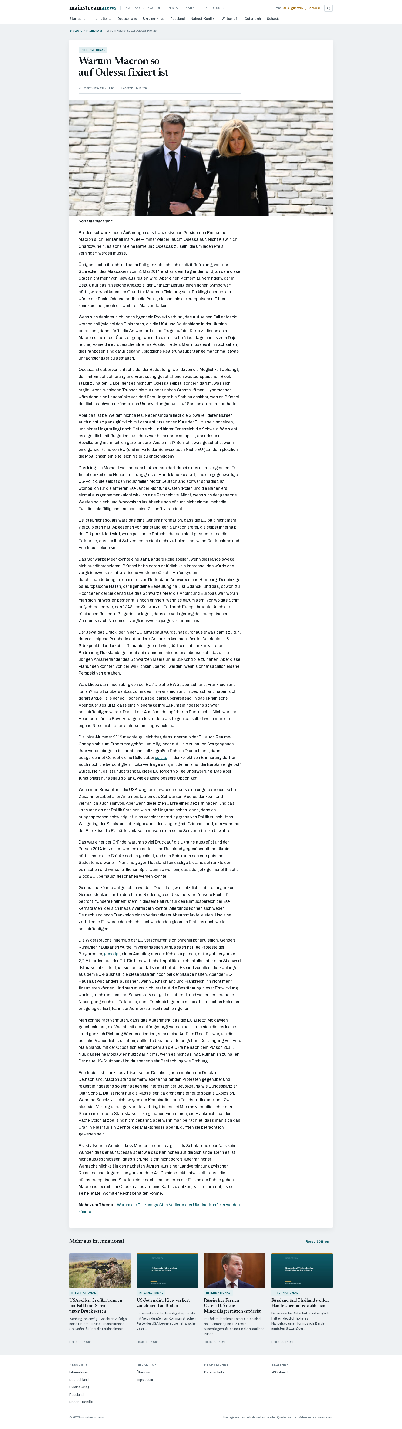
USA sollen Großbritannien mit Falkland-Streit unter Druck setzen (95, 1306)
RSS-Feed (280, 1372)
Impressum (145, 1380)
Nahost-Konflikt (203, 18)
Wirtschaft (230, 18)
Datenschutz (214, 1372)
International (101, 18)
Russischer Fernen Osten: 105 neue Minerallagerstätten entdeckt (232, 1306)
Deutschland (127, 18)
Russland (177, 18)
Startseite (77, 18)
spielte (161, 757)
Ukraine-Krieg (153, 18)
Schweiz (273, 18)
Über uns (143, 1372)
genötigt (112, 954)
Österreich (253, 18)
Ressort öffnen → (319, 1241)
